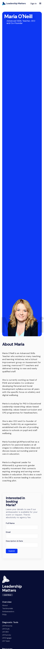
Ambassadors (8, 611)
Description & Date (14, 541)
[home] (14, 3)
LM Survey (6, 635)
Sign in (33, 3)
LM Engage (6, 638)
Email (8, 532)
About (5, 605)
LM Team (6, 641)
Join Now (7, 595)
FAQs (4, 614)
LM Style (6, 629)
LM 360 (5, 632)
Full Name (10, 523)
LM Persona (7, 626)
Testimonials (7, 608)
